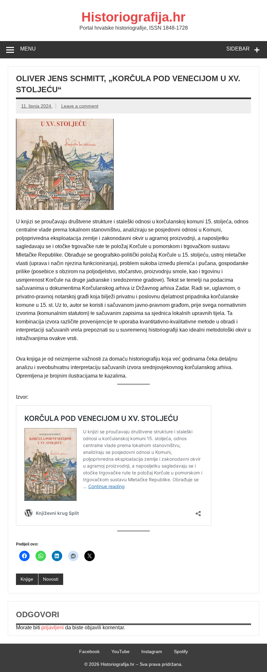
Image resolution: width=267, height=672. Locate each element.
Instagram (151, 651)
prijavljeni (52, 627)
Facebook (89, 651)
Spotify (181, 651)
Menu (28, 49)
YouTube (120, 651)
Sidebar (238, 49)
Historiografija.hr (133, 17)
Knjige (27, 579)
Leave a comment (79, 106)
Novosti (50, 579)
